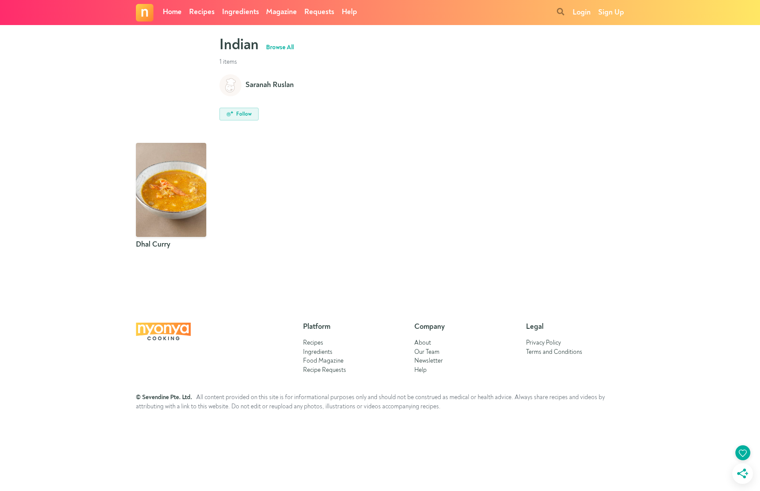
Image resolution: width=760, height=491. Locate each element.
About (422, 343)
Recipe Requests (324, 370)
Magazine (281, 12)
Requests (319, 12)
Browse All (280, 47)
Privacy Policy (543, 343)
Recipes (202, 12)
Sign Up (611, 12)
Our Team (426, 352)
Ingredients (240, 12)
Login (582, 12)
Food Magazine (323, 361)
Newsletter (428, 361)
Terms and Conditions (554, 352)
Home (172, 12)
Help (349, 12)
